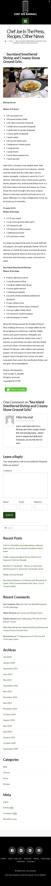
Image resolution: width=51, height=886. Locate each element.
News (11, 41)
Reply (9, 426)
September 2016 (10, 685)
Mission (27, 859)
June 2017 (7, 674)
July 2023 (7, 657)
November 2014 (10, 708)
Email (21, 502)
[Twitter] (21, 850)
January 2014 (9, 737)
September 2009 (10, 749)
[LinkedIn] (30, 850)
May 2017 (7, 680)
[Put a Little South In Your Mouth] (25, 8)
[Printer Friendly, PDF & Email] (16, 389)
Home (3, 859)
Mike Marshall (24, 417)
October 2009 (9, 743)
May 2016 (7, 691)
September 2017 (10, 668)
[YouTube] (39, 850)
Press (5, 778)
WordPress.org (10, 819)
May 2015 (7, 703)
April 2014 (7, 731)
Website (38, 502)
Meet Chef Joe (15, 859)
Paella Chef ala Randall (13, 574)
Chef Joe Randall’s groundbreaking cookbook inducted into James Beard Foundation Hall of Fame (23, 548)
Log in (5, 802)
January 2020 (9, 663)
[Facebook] (12, 850)
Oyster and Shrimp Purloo (31, 613)
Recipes (6, 784)
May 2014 (7, 726)
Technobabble (40, 875)
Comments (10, 813)
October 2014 (9, 714)
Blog (5, 766)
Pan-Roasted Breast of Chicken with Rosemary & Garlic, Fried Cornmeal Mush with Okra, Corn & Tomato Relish (24, 583)
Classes (6, 772)
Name (6, 502)
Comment (7, 470)
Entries (8, 807)
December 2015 (10, 697)
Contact (31, 861)
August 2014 (9, 720)
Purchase (45, 859)
